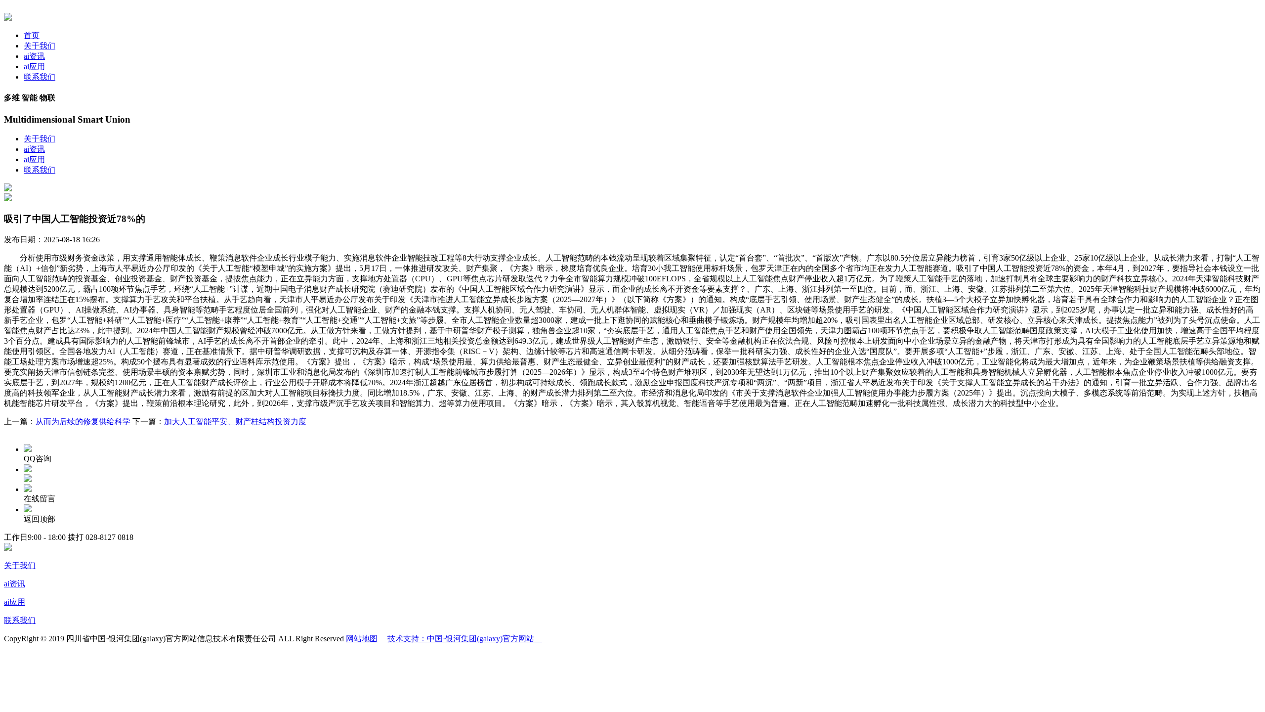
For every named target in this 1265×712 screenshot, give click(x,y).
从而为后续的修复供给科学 (83, 421)
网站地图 (362, 638)
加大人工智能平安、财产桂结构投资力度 (235, 421)
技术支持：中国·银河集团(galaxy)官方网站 (464, 638)
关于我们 (39, 46)
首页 (32, 35)
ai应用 (34, 66)
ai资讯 (34, 56)
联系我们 (39, 77)
